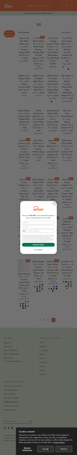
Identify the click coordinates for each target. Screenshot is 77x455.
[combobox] (24, 231)
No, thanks (38, 250)
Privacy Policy (59, 442)
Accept (45, 449)
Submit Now (38, 244)
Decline (64, 449)
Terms (48, 241)
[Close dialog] (54, 203)
